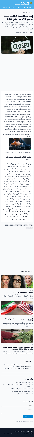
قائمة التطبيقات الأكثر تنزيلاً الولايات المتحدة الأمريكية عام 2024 (16, 385)
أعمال (18, 7)
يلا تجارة (31, 12)
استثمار (11, 7)
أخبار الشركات (25, 12)
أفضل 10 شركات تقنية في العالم (23, 366)
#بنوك (6, 225)
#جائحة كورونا (29, 228)
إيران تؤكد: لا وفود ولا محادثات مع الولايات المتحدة (19, 320)
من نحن (31, 433)
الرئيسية (29, 7)
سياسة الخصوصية (18, 433)
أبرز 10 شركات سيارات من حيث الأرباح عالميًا (21, 364)
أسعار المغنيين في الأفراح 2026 (22, 382)
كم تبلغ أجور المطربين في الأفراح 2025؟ (20, 388)
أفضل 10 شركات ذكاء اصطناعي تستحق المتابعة (19, 368)
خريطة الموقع (6, 433)
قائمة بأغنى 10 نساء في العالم (23, 292)
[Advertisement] (17, 72)
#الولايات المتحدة (18, 225)
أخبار (23, 7)
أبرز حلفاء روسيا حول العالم (23, 393)
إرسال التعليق (28, 417)
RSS (11, 433)
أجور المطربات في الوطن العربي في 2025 (20, 391)
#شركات (25, 225)
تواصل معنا (25, 433)
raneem (31, 32)
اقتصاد (5, 7)
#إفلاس (11, 225)
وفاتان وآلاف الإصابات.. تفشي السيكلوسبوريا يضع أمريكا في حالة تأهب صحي (18, 348)
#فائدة (30, 225)
